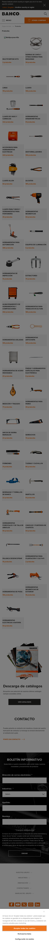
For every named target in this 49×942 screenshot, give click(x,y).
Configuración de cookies (24, 939)
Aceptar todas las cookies (24, 928)
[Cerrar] (44, 911)
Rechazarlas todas (24, 934)
